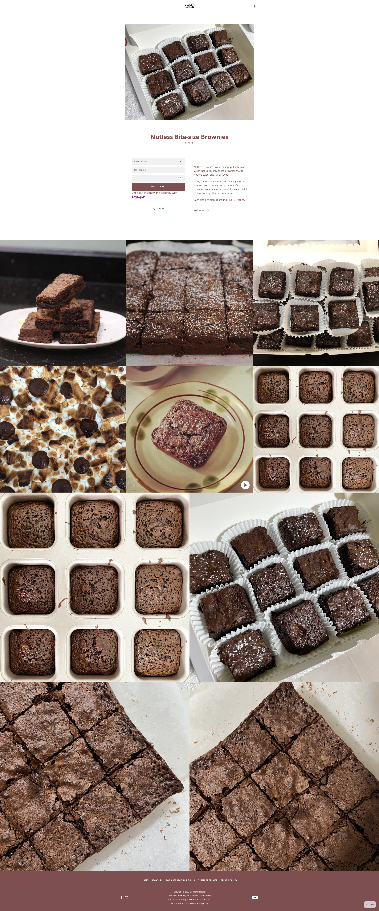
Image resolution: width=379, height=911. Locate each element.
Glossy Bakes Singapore (197, 903)
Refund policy (229, 880)
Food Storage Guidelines (180, 880)
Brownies (157, 880)
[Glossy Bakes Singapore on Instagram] (126, 897)
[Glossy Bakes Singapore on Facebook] (121, 897)
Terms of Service (207, 880)
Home (145, 880)
